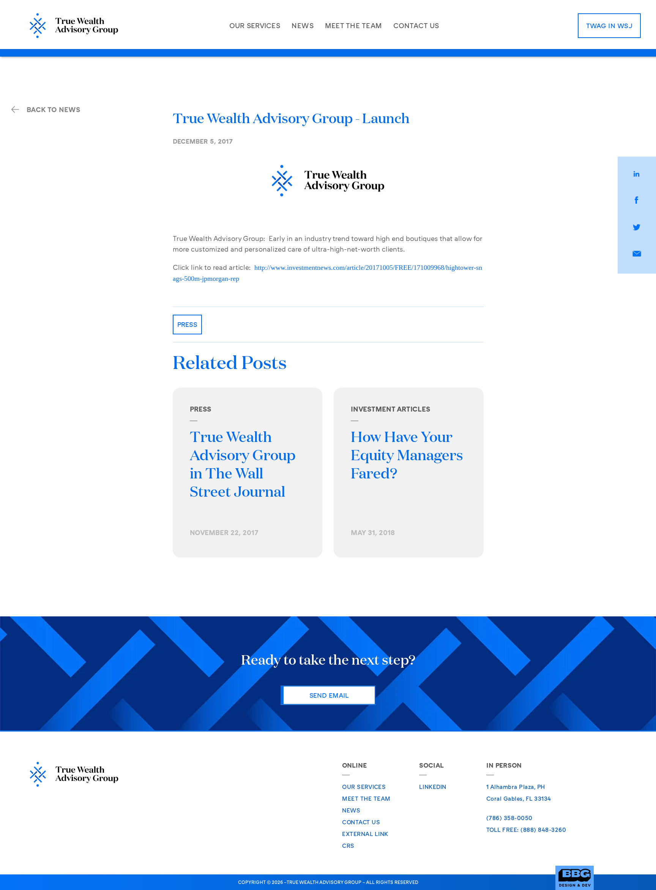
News (351, 810)
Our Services (364, 786)
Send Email (329, 695)
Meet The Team (366, 798)
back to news (53, 109)
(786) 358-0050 (509, 817)
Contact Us (361, 822)
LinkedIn (432, 786)
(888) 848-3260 (543, 829)
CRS (348, 845)
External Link (365, 833)
